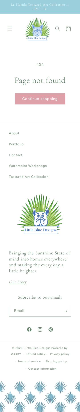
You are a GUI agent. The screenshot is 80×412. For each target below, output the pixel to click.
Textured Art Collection (28, 177)
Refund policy (35, 354)
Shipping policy (56, 361)
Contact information (42, 368)
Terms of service (29, 361)
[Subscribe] (65, 311)
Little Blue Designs (37, 348)
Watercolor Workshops (28, 166)
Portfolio (16, 144)
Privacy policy (60, 354)
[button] (9, 28)
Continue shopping (40, 98)
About (14, 133)
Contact (16, 155)
